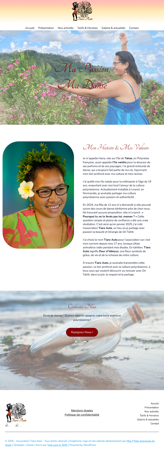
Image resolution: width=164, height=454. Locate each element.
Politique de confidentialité (82, 414)
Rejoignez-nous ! (82, 332)
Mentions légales (82, 410)
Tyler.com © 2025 (57, 445)
